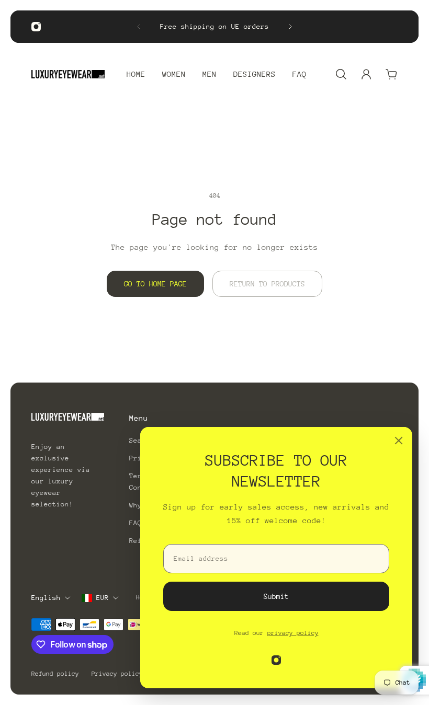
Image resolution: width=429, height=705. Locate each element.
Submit (276, 596)
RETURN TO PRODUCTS (267, 284)
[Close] (398, 440)
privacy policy (293, 633)
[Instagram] (36, 26)
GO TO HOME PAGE (155, 284)
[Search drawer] (341, 74)
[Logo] (68, 74)
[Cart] (391, 74)
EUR (102, 598)
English (46, 598)
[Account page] (366, 74)
